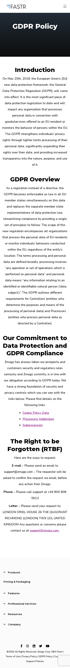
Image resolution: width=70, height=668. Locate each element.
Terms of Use (13, 656)
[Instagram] (27, 646)
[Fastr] (16, 6)
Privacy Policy (29, 656)
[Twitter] (40, 646)
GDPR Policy (45, 656)
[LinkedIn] (34, 646)
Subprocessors (33, 425)
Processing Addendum (38, 419)
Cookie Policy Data (36, 413)
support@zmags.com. (44, 530)
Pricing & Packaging (17, 581)
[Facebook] (21, 646)
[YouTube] (47, 646)
